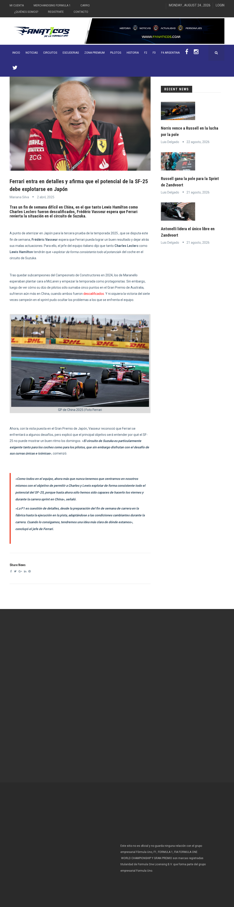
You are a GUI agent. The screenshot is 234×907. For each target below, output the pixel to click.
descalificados (93, 293)
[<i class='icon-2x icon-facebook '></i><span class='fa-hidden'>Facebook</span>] (186, 53)
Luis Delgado (170, 142)
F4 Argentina (170, 52)
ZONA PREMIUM (94, 52)
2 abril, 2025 (45, 197)
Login (220, 5)
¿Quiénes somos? (26, 11)
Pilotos (115, 52)
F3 (154, 52)
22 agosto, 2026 (198, 142)
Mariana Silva (19, 197)
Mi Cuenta (17, 5)
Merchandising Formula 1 (52, 5)
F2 (145, 52)
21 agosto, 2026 (198, 192)
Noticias (32, 52)
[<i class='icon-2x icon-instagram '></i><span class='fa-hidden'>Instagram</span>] (196, 53)
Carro (85, 5)
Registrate (56, 11)
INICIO (16, 52)
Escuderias (71, 52)
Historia (133, 52)
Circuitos (50, 52)
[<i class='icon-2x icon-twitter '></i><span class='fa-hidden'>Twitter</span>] (15, 69)
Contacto (81, 11)
